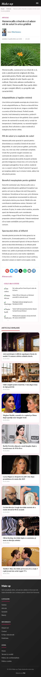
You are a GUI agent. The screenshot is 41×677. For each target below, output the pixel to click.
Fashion (4, 605)
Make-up (6, 586)
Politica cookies (7, 661)
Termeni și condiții (7, 654)
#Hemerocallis (7, 276)
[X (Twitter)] (20, 271)
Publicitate (5, 638)
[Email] (29, 271)
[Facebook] (16, 271)
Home (4, 651)
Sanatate (4, 612)
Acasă (2, 9)
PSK (24, 673)
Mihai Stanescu (16, 32)
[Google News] (7, 271)
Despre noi (5, 628)
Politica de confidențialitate (10, 658)
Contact (4, 631)
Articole (8, 9)
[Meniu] (37, 3)
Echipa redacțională (8, 635)
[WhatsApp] (25, 271)
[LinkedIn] (34, 271)
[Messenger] (12, 271)
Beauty (4, 615)
